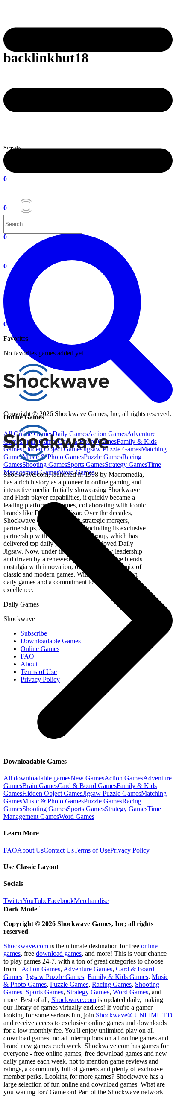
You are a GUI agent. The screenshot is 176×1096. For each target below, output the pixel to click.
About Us (30, 850)
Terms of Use (92, 850)
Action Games (123, 778)
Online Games (40, 648)
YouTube (35, 900)
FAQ (10, 850)
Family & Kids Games (118, 976)
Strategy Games (126, 464)
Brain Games (40, 785)
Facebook (60, 900)
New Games (87, 778)
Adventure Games (87, 969)
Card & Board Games (87, 785)
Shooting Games (44, 464)
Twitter (13, 900)
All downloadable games (36, 778)
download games (59, 953)
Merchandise (91, 900)
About (29, 664)
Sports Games (86, 464)
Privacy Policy (130, 850)
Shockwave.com (25, 945)
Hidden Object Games (52, 793)
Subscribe (34, 633)
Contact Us (59, 850)
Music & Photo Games (53, 801)
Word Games (76, 816)
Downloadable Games (51, 641)
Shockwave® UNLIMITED (134, 1015)
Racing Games (112, 984)
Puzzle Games (103, 801)
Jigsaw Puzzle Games (111, 449)
